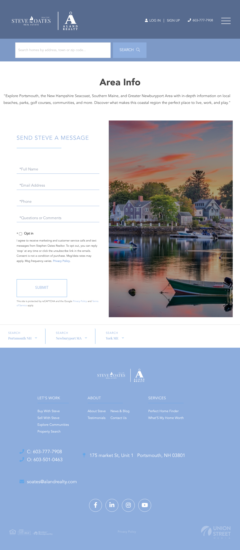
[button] (129, 50)
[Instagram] (128, 505)
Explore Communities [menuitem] (53, 425)
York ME (112, 338)
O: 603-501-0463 (45, 460)
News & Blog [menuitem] (119, 411)
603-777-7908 (202, 20)
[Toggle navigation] (226, 21)
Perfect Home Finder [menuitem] (163, 411)
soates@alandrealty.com (52, 482)
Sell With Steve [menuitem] (49, 418)
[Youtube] (144, 505)
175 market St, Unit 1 (136, 455)
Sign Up (173, 21)
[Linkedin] (111, 505)
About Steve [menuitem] (97, 411)
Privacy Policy (61, 261)
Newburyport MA (69, 338)
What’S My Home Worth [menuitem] (166, 418)
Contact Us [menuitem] (118, 418)
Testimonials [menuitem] (96, 418)
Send (42, 288)
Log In (155, 21)
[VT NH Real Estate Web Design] (216, 532)
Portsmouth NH (20, 338)
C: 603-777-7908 (44, 452)
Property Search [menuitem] (49, 431)
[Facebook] (95, 505)
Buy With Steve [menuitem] (49, 411)
